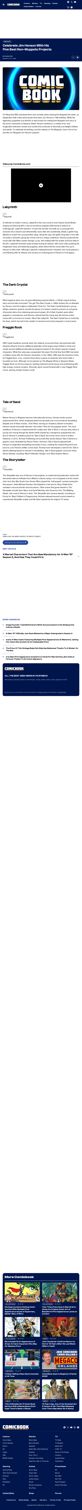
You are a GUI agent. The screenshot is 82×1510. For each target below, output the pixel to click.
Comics (27, 3)
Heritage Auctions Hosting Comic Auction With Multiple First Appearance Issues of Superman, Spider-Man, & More (20, 1310)
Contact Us (11, 1500)
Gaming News (7, 1470)
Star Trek (58, 1479)
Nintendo (6, 1476)
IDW (4, 1455)
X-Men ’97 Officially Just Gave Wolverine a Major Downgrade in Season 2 (39, 633)
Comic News (7, 1440)
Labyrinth (22, 536)
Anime (55, 3)
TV (41, 3)
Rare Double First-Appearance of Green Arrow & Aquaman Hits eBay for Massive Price (21, 1343)
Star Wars (58, 1476)
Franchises (60, 1466)
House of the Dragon (62, 1452)
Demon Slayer (33, 1476)
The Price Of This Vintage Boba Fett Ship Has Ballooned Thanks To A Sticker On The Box (42, 649)
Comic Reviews (8, 1443)
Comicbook (7, 41)
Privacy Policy (62, 692)
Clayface (32, 1452)
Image (5, 1452)
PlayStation (6, 1482)
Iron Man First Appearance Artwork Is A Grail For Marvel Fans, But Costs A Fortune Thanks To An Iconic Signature (40, 658)
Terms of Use (42, 692)
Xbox (4, 1479)
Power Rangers (60, 1482)
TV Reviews (59, 1443)
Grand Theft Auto (61, 1485)
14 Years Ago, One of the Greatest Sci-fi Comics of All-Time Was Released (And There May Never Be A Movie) (59, 1406)
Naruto (31, 1482)
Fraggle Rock (7, 536)
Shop (31, 1493)
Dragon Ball (33, 1473)
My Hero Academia (35, 1485)
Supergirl (32, 1446)
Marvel (5, 1446)
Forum (38, 6)
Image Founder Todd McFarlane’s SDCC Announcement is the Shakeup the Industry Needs (40, 626)
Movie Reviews (34, 1443)
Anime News (33, 1470)
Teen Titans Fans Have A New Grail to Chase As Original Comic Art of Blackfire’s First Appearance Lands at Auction (59, 1310)
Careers (43, 1500)
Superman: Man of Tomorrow (39, 1461)
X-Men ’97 (58, 1449)
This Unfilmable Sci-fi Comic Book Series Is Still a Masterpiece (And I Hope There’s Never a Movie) (20, 1406)
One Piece (32, 1488)
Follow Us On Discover (15, 542)
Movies (35, 3)
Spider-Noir (59, 1446)
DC (4, 1449)
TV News (58, 1440)
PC (4, 1485)
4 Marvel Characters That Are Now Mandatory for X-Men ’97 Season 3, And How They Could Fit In (38, 556)
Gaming (47, 3)
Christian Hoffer (8, 56)
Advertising (23, 1500)
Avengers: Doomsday (36, 1458)
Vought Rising (59, 1458)
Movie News (33, 1440)
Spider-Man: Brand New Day (38, 1449)
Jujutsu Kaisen (34, 1479)
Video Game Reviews (10, 1473)
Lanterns (58, 1455)
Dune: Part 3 (33, 1455)
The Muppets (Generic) (33, 536)
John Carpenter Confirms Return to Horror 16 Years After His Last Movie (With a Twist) (58, 1343)
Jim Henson (15, 536)
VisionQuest (59, 1461)
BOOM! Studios (8, 1458)
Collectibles (29, 6)
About (34, 1500)
